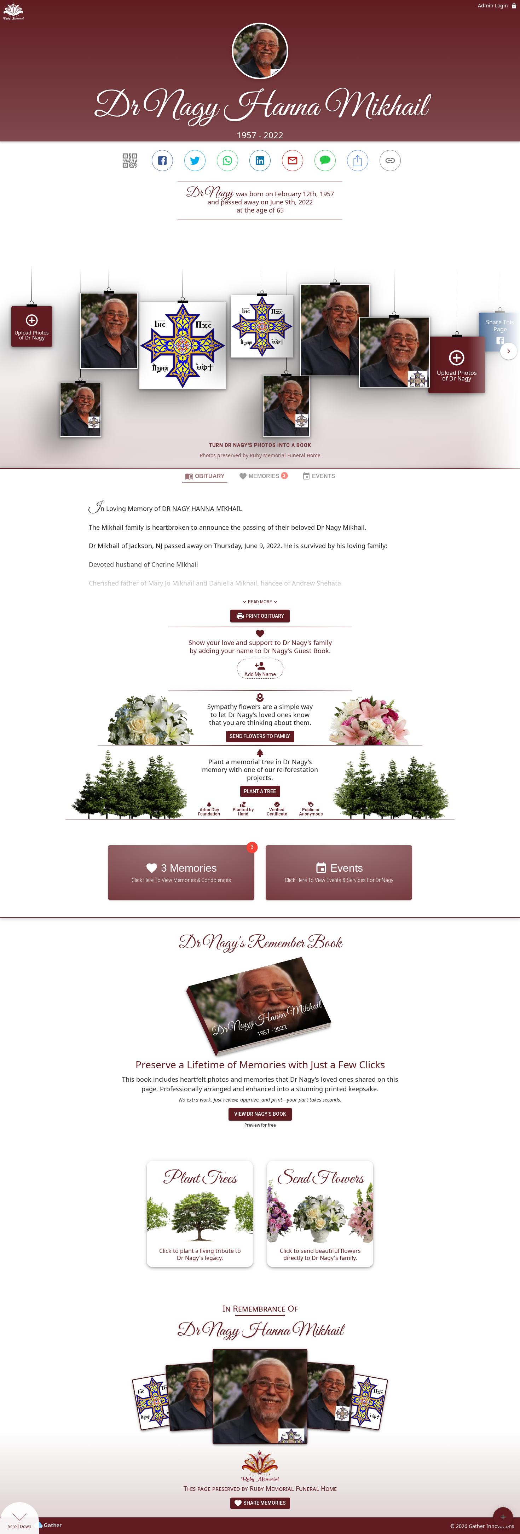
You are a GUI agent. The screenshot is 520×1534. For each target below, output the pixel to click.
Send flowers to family (260, 736)
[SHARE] (357, 160)
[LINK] (390, 160)
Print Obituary (264, 616)
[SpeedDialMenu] (503, 1517)
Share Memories (264, 1503)
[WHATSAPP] (227, 160)
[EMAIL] (292, 160)
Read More (260, 601)
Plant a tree (260, 791)
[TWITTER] (195, 160)
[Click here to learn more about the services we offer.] (260, 1466)
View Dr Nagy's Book (260, 1114)
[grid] (260, 356)
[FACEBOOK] (162, 160)
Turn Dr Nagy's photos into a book (260, 445)
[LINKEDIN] (260, 160)
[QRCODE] (129, 160)
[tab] (204, 476)
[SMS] (325, 160)
